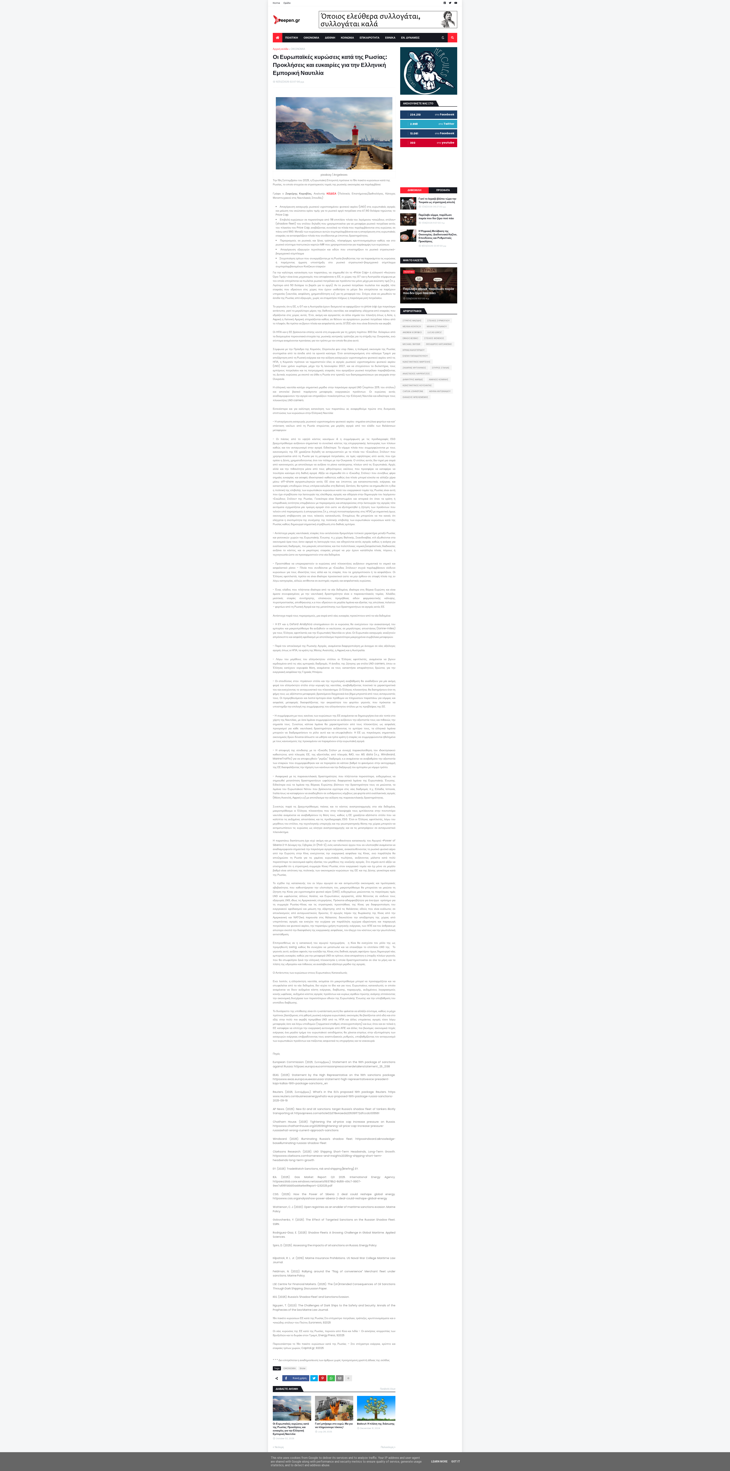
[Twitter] (314, 1378)
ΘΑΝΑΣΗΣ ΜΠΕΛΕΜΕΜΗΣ (415, 397)
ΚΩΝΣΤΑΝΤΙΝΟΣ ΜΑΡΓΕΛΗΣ (416, 361)
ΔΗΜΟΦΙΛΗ (414, 190)
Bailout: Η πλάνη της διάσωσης (376, 1424)
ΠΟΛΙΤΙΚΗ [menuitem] (291, 38)
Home (276, 3)
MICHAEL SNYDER (411, 344)
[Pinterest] (322, 1378)
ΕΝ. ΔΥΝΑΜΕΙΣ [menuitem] (410, 38)
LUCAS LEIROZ (435, 332)
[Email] (340, 1378)
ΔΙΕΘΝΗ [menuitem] (330, 38)
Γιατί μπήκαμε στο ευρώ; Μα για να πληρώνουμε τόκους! (334, 1425)
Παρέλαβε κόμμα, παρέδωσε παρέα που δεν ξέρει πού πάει (436, 216)
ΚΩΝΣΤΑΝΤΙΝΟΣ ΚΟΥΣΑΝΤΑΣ (417, 385)
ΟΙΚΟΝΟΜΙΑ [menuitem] (311, 38)
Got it (455, 1461)
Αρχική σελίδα (280, 49)
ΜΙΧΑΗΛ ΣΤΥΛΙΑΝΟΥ (437, 326)
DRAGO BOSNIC (410, 338)
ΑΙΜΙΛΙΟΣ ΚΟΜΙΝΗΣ (438, 379)
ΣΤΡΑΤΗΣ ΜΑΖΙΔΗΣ (412, 320)
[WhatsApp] (331, 1378)
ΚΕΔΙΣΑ (331, 193)
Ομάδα (286, 3)
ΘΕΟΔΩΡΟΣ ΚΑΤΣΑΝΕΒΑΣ (439, 344)
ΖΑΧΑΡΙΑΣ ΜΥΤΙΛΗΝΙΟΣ (414, 367)
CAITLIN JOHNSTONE (413, 391)
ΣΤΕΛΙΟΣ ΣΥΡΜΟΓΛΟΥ (438, 320)
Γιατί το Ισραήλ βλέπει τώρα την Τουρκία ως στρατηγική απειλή (437, 200)
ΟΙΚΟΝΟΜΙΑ (298, 49)
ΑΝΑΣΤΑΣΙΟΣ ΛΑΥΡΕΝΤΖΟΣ (416, 373)
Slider (302, 1368)
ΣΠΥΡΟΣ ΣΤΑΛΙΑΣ (440, 367)
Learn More (439, 1461)
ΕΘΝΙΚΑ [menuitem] (390, 38)
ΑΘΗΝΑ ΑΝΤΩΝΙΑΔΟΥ (440, 391)
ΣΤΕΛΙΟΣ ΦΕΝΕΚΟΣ (434, 338)
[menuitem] (277, 37)
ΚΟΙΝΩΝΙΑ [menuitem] (347, 38)
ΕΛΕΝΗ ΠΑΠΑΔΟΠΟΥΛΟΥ (415, 355)
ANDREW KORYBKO (412, 332)
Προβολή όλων (387, 1388)
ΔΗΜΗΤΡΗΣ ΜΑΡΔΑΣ (413, 379)
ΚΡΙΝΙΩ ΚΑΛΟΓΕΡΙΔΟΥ (414, 350)
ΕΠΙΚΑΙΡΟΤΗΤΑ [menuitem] (369, 38)
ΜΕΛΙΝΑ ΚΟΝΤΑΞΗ (412, 326)
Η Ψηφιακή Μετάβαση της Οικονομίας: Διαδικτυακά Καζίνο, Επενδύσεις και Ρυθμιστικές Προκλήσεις (438, 236)
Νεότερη (279, 1447)
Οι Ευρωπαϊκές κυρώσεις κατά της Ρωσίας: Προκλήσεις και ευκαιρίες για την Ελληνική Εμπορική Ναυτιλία (291, 1429)
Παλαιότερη (387, 1447)
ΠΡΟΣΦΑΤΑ (443, 190)
